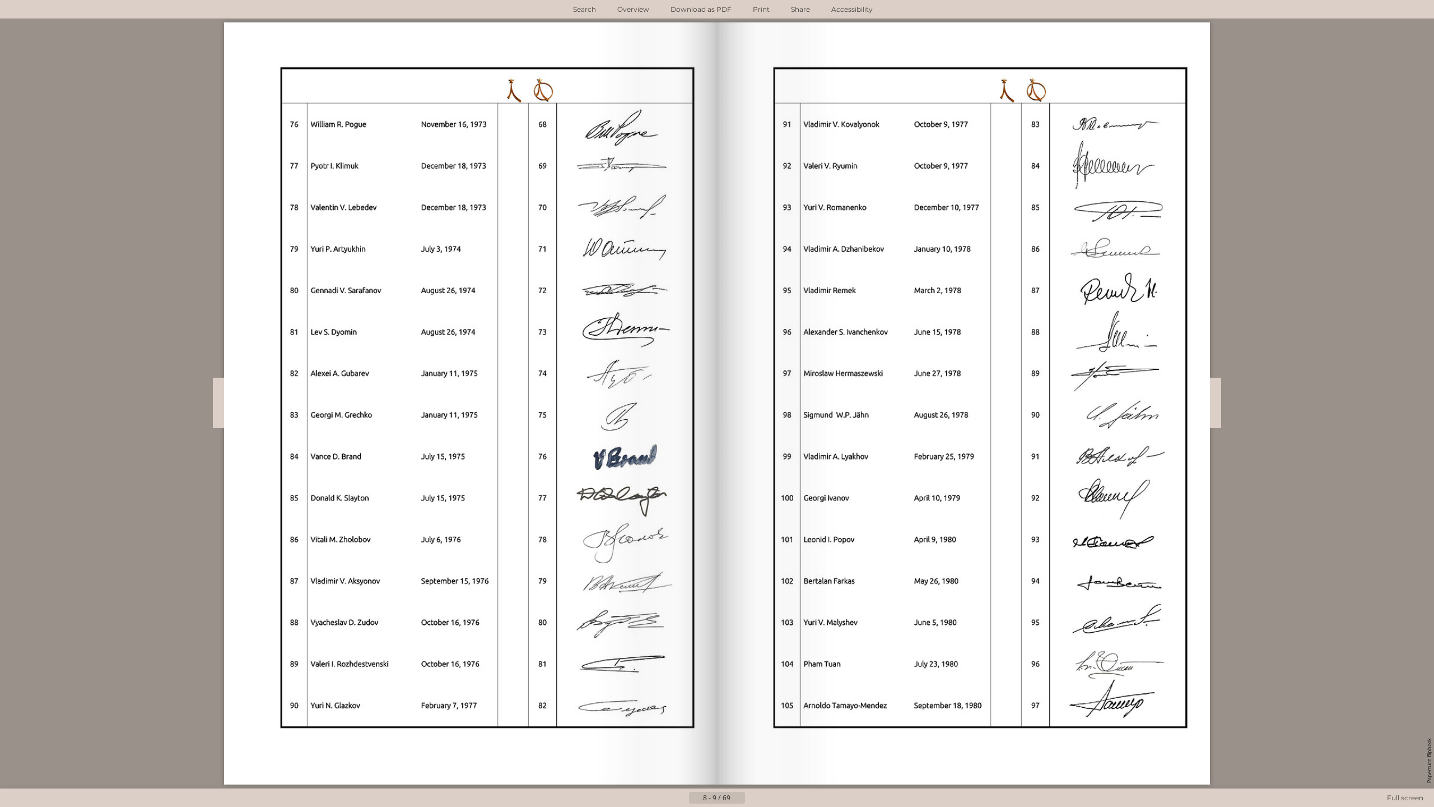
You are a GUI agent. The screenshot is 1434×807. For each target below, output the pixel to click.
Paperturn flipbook (1429, 760)
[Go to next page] (754, 798)
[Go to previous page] (680, 798)
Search (584, 9)
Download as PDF (701, 9)
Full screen (1405, 798)
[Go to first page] (662, 798)
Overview (633, 9)
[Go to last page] (772, 798)
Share (800, 9)
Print (761, 9)
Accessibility (852, 9)
